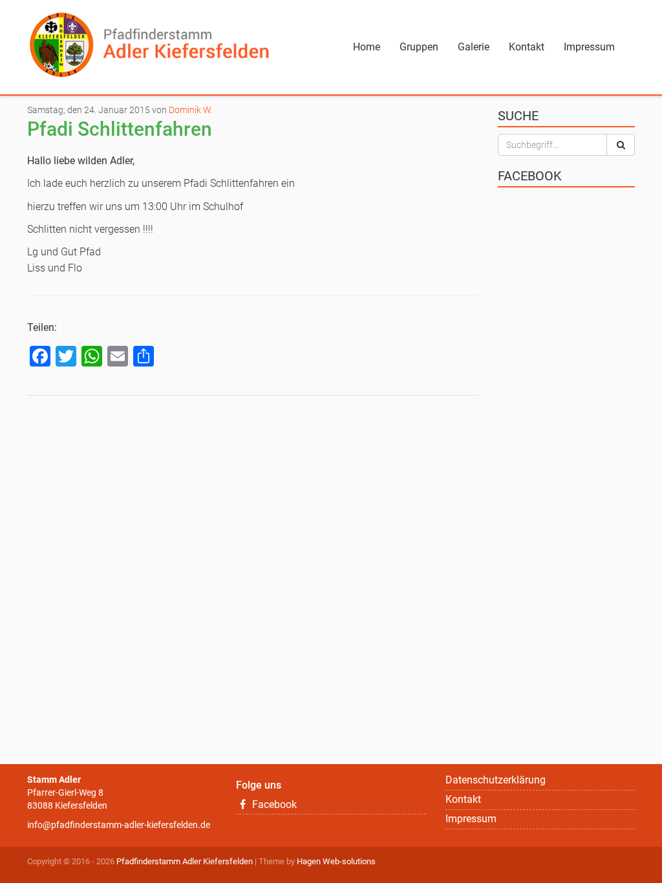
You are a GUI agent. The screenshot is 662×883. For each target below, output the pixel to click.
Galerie (473, 47)
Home (366, 47)
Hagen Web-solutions (336, 861)
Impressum (589, 47)
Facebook (273, 804)
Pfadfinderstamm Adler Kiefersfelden (184, 861)
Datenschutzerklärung (495, 780)
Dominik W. (191, 110)
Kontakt (526, 47)
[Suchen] (620, 145)
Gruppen (419, 47)
